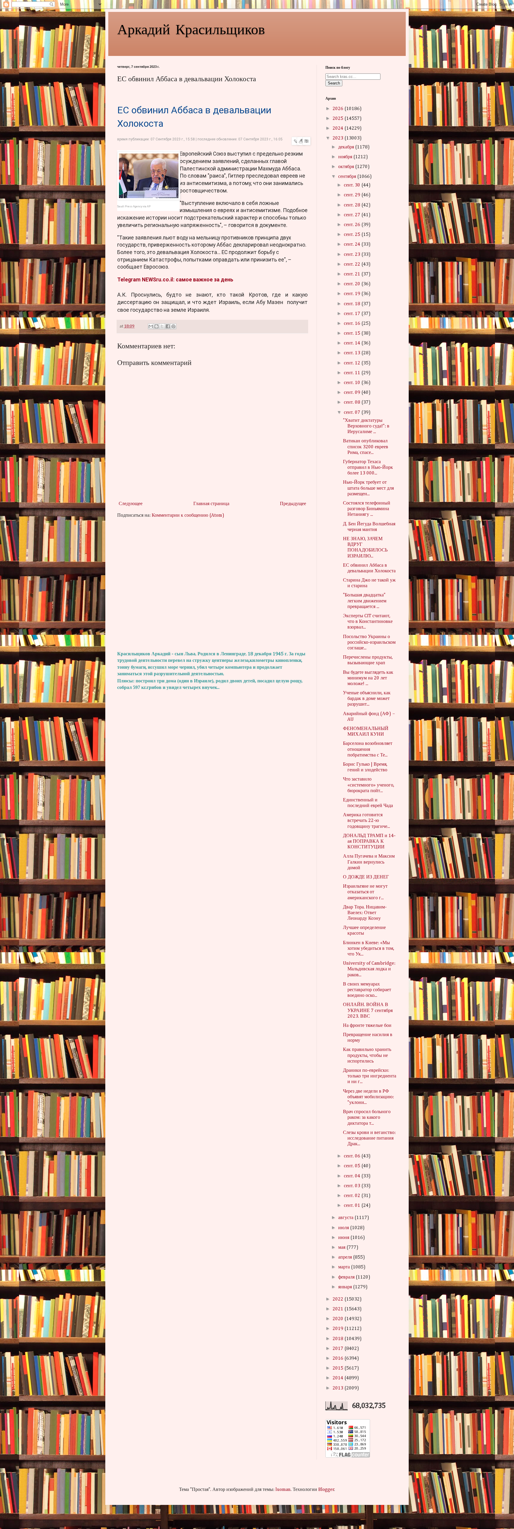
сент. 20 (352, 284)
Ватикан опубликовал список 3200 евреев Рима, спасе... (365, 447)
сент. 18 (352, 304)
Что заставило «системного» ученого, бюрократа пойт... (368, 785)
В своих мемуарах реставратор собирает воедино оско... (367, 990)
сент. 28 (352, 205)
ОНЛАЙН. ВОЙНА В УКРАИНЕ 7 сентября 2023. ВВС (368, 1010)
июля (344, 1228)
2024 (338, 128)
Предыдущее (293, 504)
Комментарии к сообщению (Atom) (188, 515)
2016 (338, 1358)
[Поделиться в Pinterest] (173, 326)
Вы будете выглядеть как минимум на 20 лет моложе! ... (368, 678)
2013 (338, 1388)
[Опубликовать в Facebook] (168, 326)
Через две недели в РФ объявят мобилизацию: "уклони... (368, 1097)
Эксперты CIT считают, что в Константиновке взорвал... (368, 622)
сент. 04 (352, 1176)
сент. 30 (352, 185)
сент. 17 (352, 313)
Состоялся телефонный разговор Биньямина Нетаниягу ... (366, 509)
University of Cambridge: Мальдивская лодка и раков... (369, 969)
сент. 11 (352, 373)
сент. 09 (352, 392)
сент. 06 (352, 1156)
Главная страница (211, 504)
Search (334, 83)
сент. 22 (352, 264)
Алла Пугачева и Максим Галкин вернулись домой (369, 862)
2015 (338, 1368)
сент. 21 (352, 274)
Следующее (130, 504)
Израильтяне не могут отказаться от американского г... (365, 892)
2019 (338, 1328)
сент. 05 (352, 1166)
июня (344, 1237)
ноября (345, 157)
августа (346, 1217)
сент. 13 (352, 353)
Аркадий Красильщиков (191, 28)
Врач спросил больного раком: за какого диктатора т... (367, 1118)
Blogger (326, 1489)
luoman (283, 1489)
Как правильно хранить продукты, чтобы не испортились (367, 1055)
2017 (338, 1348)
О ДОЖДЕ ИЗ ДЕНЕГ (366, 877)
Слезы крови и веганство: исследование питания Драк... (369, 1138)
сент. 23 (352, 254)
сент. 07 (352, 412)
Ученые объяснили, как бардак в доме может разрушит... (367, 699)
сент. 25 (352, 234)
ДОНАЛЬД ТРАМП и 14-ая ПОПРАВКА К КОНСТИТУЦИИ (369, 842)
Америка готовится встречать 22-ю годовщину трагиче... (366, 821)
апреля (345, 1257)
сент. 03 (352, 1186)
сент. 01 (352, 1205)
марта (344, 1267)
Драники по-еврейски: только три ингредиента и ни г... (369, 1076)
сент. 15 (352, 333)
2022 (338, 1299)
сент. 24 (352, 244)
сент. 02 (352, 1195)
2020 (338, 1319)
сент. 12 (352, 363)
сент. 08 (352, 402)
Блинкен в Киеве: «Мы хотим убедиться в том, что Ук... (368, 949)
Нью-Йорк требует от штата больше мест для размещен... (368, 488)
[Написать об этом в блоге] (156, 326)
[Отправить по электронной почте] (151, 326)
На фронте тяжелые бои (367, 1025)
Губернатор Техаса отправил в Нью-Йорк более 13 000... (368, 468)
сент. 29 (352, 195)
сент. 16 (352, 323)
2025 (338, 118)
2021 (338, 1309)
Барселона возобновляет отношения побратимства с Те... (367, 749)
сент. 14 (352, 343)
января (345, 1287)
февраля (347, 1277)
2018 (338, 1339)
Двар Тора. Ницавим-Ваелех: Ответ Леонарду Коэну (365, 913)
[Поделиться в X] (162, 326)
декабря (346, 147)
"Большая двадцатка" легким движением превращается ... (364, 601)
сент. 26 (352, 225)
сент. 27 (352, 215)
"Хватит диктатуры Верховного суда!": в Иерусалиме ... (366, 426)
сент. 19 (352, 294)
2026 (338, 108)
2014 (338, 1378)
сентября (347, 176)
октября (346, 167)
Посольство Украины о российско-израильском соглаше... (369, 643)
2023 (338, 138)
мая (342, 1247)
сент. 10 (352, 382)
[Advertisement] (212, 585)
